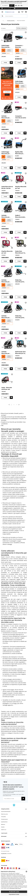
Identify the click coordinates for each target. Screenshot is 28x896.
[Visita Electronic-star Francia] (10, 868)
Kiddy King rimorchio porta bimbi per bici (19, 281)
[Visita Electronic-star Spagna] (16, 868)
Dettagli (5, 62)
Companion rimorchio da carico (20, 116)
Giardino (3, 827)
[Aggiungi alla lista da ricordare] (12, 32)
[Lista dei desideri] (22, 12)
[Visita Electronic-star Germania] (2, 868)
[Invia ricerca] (2, 16)
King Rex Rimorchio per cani (20, 187)
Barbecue (3, 824)
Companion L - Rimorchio (19, 46)
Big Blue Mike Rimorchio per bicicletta (19, 152)
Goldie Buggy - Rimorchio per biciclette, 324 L (6, 46)
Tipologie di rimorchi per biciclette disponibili (13, 417)
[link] (7, 37)
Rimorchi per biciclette (21, 20)
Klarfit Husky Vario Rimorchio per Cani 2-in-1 (20, 352)
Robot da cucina (4, 814)
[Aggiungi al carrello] (11, 62)
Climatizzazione (4, 819)
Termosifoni (3, 816)
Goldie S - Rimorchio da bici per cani (20, 216)
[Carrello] (26, 12)
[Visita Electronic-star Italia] (13, 868)
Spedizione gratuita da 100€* (21, 8)
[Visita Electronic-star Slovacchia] (19, 868)
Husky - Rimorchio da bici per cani (7, 388)
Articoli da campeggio (11, 20)
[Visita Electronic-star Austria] (5, 868)
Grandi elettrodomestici (5, 811)
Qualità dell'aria (4, 821)
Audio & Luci (3, 829)
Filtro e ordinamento (22, 28)
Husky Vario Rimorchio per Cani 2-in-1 (20, 252)
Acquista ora (11, 5)
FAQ (2, 425)
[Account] (19, 12)
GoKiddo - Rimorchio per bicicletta (5, 117)
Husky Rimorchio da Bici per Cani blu (7, 187)
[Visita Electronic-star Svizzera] (8, 868)
